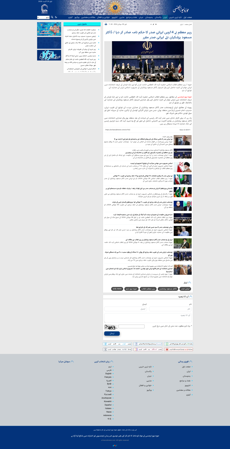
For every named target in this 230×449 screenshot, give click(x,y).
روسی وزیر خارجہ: (167, 137)
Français (107, 377)
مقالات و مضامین (88, 17)
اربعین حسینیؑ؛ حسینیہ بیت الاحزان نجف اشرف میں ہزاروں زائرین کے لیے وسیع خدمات (80, 37)
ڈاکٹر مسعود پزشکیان (168, 288)
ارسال (112, 333)
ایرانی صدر (185, 288)
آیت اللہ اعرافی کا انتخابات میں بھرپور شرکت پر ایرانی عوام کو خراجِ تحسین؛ (150, 266)
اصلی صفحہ (188, 24)
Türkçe (108, 391)
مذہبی (121, 17)
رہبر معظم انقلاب (148, 288)
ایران (165, 17)
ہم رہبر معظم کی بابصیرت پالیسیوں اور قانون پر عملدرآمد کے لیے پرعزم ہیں (148, 152)
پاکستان (158, 17)
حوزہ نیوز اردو (131, 288)
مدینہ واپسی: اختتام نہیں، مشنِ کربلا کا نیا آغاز (81, 56)
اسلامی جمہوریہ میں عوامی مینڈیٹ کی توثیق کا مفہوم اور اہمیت (151, 163)
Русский (107, 394)
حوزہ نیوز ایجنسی (185, 97)
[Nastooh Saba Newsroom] (115, 445)
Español (108, 405)
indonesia (107, 415)
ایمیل (144, 304)
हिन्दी (109, 384)
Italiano (108, 408)
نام (190, 304)
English (108, 373)
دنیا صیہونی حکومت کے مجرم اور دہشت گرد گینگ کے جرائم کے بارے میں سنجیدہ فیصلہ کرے (142, 215)
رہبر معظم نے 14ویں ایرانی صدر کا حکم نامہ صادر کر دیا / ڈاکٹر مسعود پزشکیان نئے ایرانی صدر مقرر (149, 35)
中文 (109, 419)
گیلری (70, 17)
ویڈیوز (76, 17)
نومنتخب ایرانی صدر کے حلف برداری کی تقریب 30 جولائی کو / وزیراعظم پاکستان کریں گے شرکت (142, 202)
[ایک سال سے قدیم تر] (183, 140)
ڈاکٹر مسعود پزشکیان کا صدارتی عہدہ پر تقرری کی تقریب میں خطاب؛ (152, 150)
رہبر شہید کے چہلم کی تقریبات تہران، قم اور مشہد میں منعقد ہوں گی (82, 51)
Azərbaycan (106, 398)
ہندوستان (149, 17)
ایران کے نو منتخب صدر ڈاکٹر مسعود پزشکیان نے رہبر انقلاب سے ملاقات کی (149, 240)
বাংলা (109, 387)
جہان (141, 17)
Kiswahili (107, 401)
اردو (110, 366)
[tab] (82, 24)
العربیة (108, 380)
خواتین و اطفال (103, 17)
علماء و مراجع (131, 17)
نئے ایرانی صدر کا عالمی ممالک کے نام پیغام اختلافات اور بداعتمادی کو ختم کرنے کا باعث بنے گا (143, 139)
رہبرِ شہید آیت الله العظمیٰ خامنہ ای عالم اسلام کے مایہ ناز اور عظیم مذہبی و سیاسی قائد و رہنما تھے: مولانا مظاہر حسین (80, 62)
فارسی (109, 370)
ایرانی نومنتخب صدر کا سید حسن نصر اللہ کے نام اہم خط (154, 227)
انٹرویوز (114, 17)
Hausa (108, 412)
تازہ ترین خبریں (175, 17)
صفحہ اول (188, 17)
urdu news (117, 288)
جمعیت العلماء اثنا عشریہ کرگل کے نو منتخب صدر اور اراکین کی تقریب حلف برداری (81, 31)
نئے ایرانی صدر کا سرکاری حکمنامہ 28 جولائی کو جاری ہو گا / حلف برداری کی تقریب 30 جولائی (142, 176)
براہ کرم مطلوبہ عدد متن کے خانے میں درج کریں (172, 326)
